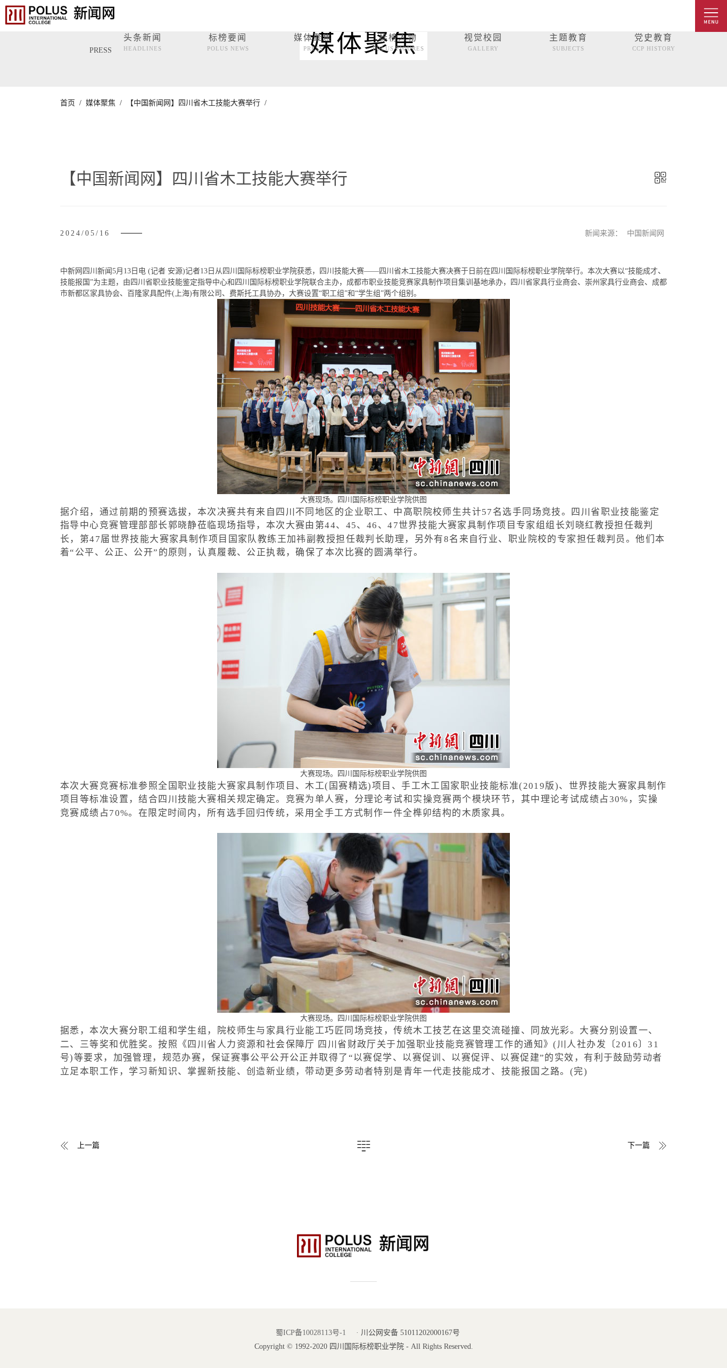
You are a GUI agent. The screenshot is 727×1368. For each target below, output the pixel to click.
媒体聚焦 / (101, 103)
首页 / (70, 103)
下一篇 (638, 1145)
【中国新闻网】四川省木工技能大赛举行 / (194, 103)
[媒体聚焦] (363, 1143)
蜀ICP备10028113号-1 (311, 1333)
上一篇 (88, 1145)
